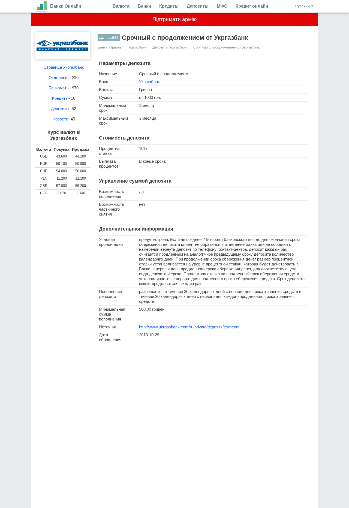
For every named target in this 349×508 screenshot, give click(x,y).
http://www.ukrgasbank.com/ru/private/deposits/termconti (189, 327)
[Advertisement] (63, 229)
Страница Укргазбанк (64, 67)
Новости (60, 119)
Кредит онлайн (252, 6)
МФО (222, 6)
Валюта (121, 6)
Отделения (59, 77)
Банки (144, 6)
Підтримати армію (174, 19)
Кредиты (169, 6)
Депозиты (198, 6)
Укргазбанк (149, 81)
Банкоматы (59, 88)
